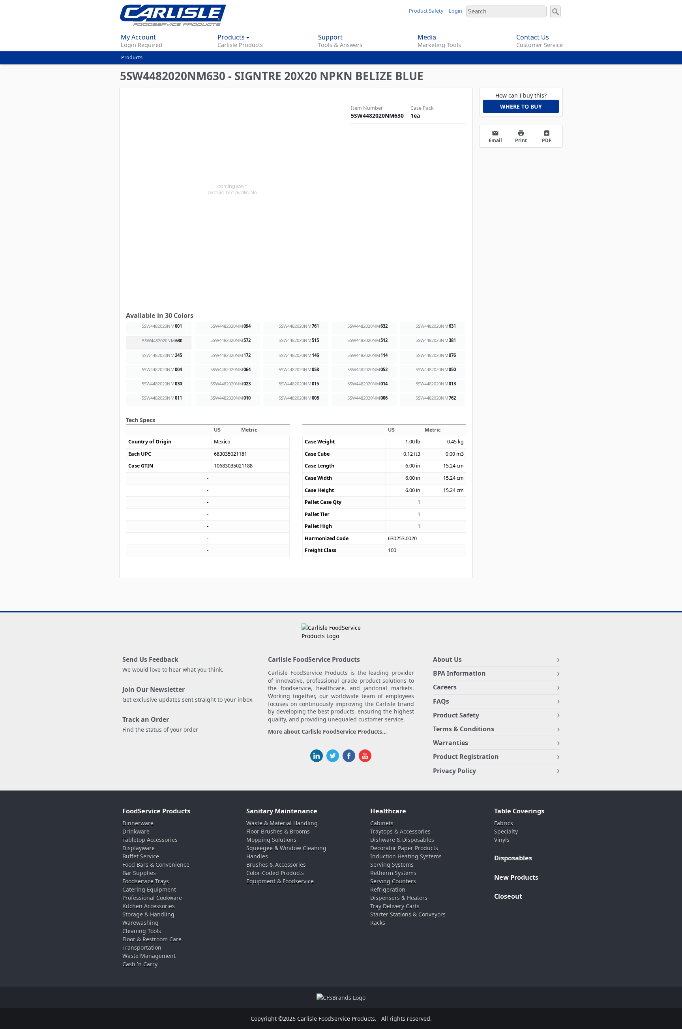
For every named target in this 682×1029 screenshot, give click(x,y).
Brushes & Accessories (276, 864)
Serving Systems (392, 864)
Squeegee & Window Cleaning (286, 848)
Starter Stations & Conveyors (408, 914)
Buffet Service (140, 856)
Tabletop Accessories (150, 839)
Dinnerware (138, 823)
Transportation (141, 947)
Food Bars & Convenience (155, 864)
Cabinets (381, 823)
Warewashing (140, 922)
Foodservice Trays (145, 881)
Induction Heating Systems (406, 856)
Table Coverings (519, 811)
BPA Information (459, 673)
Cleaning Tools (141, 931)
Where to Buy (521, 106)
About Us (447, 659)
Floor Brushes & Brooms (278, 831)
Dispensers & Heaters (398, 897)
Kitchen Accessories (148, 906)
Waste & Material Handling (282, 823)
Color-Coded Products (275, 873)
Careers (445, 687)
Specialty (506, 831)
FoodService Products (156, 811)
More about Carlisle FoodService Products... (327, 732)
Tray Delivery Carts (395, 906)
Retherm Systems (393, 873)
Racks (377, 922)
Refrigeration (387, 889)
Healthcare (388, 811)
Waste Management (149, 956)
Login (455, 11)
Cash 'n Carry (139, 964)
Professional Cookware (152, 897)
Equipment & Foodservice (280, 881)
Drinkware (136, 831)
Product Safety (426, 11)
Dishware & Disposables (402, 839)
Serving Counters (393, 881)
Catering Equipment (149, 889)
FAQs (441, 701)
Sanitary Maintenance (281, 811)
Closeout (508, 896)
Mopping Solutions (271, 839)
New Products (516, 877)
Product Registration (466, 756)
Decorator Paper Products (404, 848)
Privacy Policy (454, 770)
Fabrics (503, 823)
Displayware (138, 848)
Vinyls (502, 839)
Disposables (513, 858)
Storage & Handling (148, 914)
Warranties (450, 742)
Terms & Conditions (463, 729)
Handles (257, 856)
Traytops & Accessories (400, 831)
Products (131, 57)
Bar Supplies (139, 873)
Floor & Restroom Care (152, 939)
